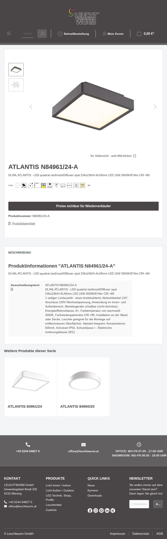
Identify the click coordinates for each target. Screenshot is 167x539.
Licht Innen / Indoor (58, 485)
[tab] (21, 253)
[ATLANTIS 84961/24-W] (31, 380)
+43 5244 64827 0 (28, 451)
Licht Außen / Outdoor (60, 490)
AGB (159, 533)
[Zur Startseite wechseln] (83, 16)
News (91, 485)
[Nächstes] (155, 106)
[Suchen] (42, 33)
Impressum (117, 533)
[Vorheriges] (31, 106)
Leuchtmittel (54, 504)
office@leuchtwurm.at (83, 451)
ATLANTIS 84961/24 (25, 406)
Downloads (95, 495)
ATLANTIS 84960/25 (77, 406)
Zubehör (51, 510)
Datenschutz (140, 533)
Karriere (93, 490)
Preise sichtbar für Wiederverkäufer (83, 206)
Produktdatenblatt (23, 223)
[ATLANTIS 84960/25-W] (83, 380)
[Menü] (8, 33)
